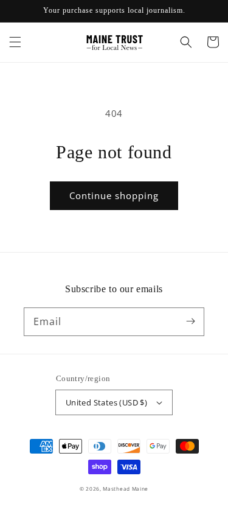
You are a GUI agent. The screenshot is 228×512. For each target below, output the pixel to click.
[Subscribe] (190, 321)
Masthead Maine (125, 488)
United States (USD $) (106, 402)
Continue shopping (114, 195)
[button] (15, 42)
